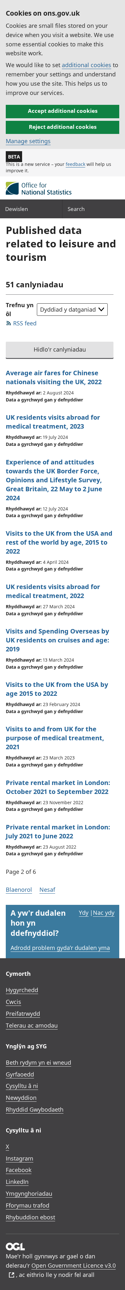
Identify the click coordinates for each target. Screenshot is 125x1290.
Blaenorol (19, 889)
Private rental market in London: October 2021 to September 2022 (58, 787)
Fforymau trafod (27, 1205)
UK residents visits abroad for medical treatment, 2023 (53, 422)
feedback (75, 164)
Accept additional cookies (62, 110)
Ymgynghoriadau (29, 1193)
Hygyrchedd (22, 990)
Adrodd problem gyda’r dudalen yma (60, 948)
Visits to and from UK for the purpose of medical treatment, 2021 (55, 738)
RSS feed (25, 323)
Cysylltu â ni (22, 1086)
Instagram (19, 1158)
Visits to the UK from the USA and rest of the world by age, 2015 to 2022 (59, 542)
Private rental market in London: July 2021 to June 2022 (58, 831)
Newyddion (21, 1097)
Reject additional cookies (62, 126)
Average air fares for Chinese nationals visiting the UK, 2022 (54, 377)
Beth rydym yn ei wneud (38, 1062)
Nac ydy (103, 912)
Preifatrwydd (23, 1013)
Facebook (18, 1170)
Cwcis (13, 1002)
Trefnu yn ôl (20, 309)
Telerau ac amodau (32, 1025)
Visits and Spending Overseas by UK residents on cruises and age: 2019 (57, 640)
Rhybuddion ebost (30, 1217)
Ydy (83, 912)
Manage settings (28, 141)
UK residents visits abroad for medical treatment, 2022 (53, 591)
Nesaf (47, 889)
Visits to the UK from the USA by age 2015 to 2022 (57, 689)
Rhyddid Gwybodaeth (34, 1109)
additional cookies (86, 65)
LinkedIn (17, 1181)
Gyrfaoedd (20, 1074)
